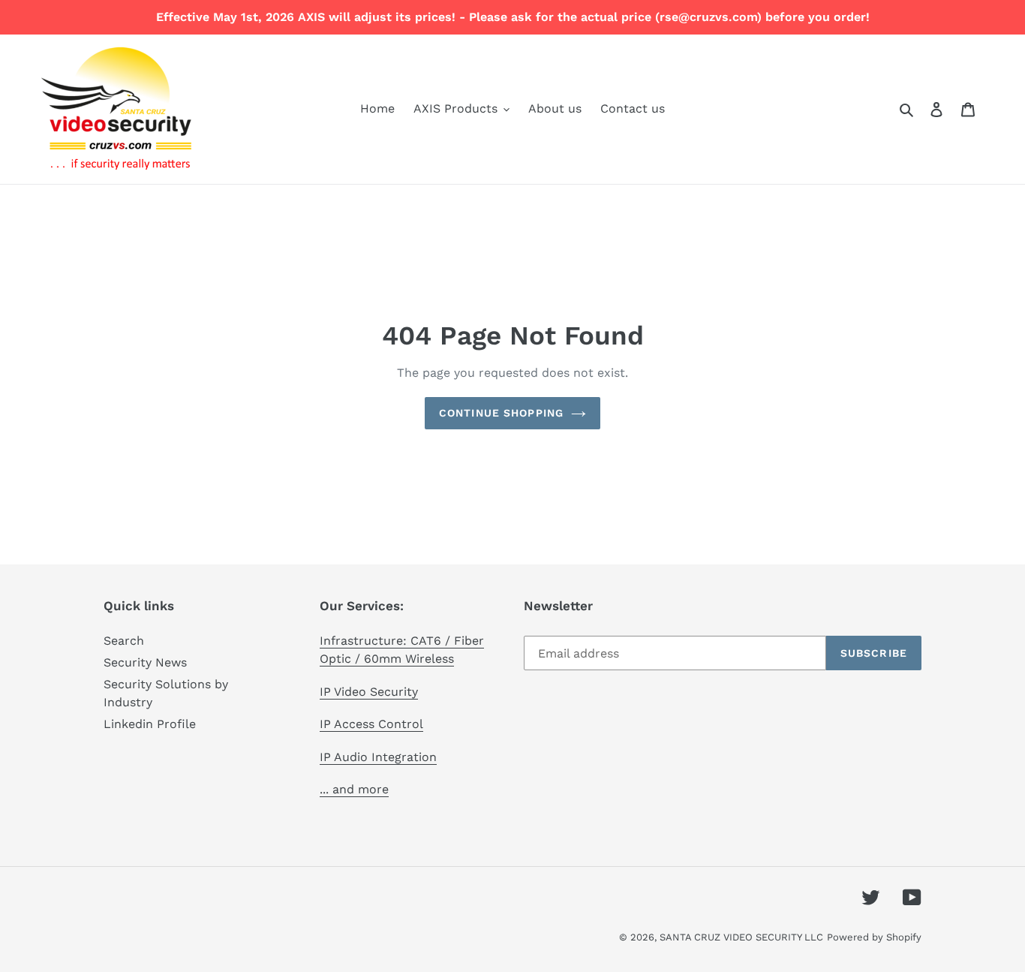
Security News (145, 662)
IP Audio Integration (378, 757)
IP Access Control (371, 724)
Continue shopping (501, 413)
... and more (354, 789)
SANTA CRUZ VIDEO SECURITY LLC (741, 937)
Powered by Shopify (874, 937)
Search (124, 640)
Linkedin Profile (150, 724)
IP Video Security (369, 692)
